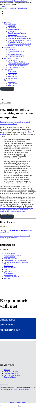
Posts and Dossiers (10, 24)
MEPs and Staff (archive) (16, 55)
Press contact (12, 71)
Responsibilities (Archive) (16, 51)
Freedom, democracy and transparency (16, 260)
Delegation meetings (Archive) (17, 65)
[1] (33, 204)
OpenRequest (12, 83)
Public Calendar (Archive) (16, 62)
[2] (1, 206)
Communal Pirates (10, 377)
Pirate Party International (12, 375)
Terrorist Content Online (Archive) (19, 46)
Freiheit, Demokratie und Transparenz (16, 262)
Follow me (11, 82)
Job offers (7, 264)
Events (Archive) (13, 60)
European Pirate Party (11, 373)
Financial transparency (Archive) (18, 64)
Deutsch (2, 6)
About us (7, 370)
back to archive (7, 89)
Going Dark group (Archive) (17, 33)
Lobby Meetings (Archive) (16, 67)
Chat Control (12, 31)
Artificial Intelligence (10, 253)
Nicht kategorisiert (10, 267)
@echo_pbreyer (7, 319)
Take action (11, 85)
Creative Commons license (20, 389)
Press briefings (12, 76)
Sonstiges (7, 278)
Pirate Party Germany (11, 371)
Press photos (12, 74)
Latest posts (11, 26)
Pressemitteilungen (10, 275)
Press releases (12, 73)
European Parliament (6, 122)
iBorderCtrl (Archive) (15, 42)
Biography (11, 49)
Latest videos (12, 27)
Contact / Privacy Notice (16, 56)
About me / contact (10, 47)
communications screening (12, 255)
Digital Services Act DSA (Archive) (19, 44)
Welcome (7, 22)
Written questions (13, 29)
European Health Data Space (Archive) (20, 40)
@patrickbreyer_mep (10, 329)
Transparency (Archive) (11, 58)
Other (6, 269)
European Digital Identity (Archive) (19, 38)
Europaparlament (9, 257)
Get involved (8, 80)
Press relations (8, 69)
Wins (9, 53)
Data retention (12, 35)
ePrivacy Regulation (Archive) (17, 36)
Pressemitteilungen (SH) (11, 276)
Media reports (12, 78)
